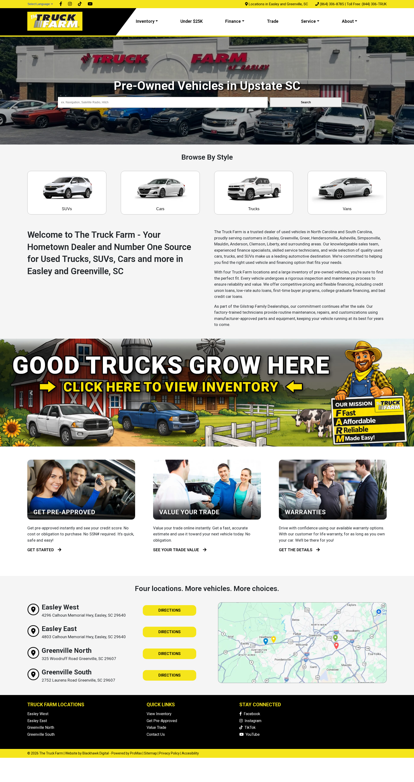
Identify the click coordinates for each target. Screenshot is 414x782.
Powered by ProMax (126, 753)
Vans (347, 209)
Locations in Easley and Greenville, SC (278, 4)
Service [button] (308, 21)
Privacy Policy (169, 753)
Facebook (251, 714)
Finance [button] (233, 21)
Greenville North (40, 727)
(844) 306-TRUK (374, 4)
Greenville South (41, 734)
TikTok (249, 727)
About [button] (348, 21)
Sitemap (150, 753)
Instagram (252, 720)
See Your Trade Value (178, 549)
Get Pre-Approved (162, 720)
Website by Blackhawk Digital (87, 753)
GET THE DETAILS (297, 549)
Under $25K (191, 21)
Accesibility (190, 753)
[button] (31, 393)
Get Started (42, 549)
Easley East (37, 720)
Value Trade (156, 727)
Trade (272, 21)
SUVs (67, 209)
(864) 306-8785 (332, 4)
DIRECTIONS (169, 610)
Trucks (253, 209)
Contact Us (156, 734)
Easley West (37, 714)
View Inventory (159, 714)
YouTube (252, 734)
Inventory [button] (145, 21)
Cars (160, 209)
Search (306, 102)
